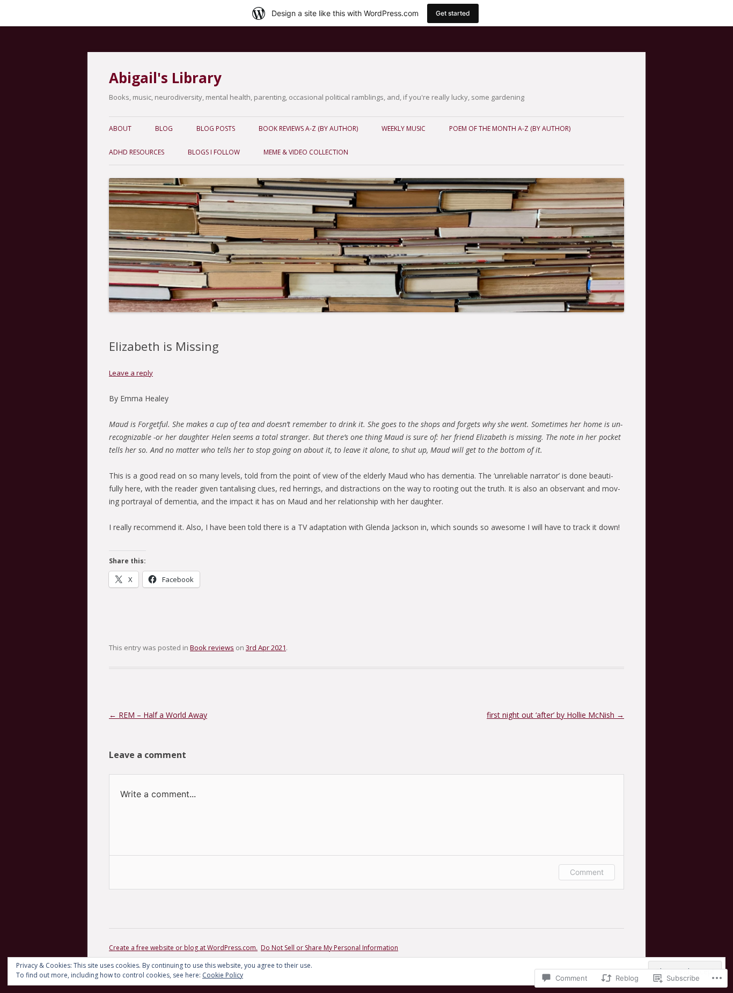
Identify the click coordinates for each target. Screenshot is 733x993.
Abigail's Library (165, 77)
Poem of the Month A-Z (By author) (509, 128)
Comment (587, 872)
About (120, 128)
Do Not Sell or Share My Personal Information (329, 947)
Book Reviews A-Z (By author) (308, 128)
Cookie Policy (222, 975)
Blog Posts (215, 128)
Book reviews (212, 647)
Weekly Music (404, 128)
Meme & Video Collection (305, 152)
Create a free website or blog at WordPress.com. (183, 947)
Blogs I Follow (214, 152)
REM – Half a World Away (158, 715)
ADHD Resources (136, 152)
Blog (164, 128)
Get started (453, 13)
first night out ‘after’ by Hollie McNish (555, 715)
